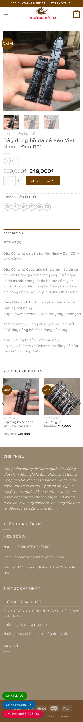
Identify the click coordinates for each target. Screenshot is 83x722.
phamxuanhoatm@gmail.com (39, 557)
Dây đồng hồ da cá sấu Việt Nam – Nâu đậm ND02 (19, 425)
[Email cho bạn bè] (31, 207)
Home (7, 133)
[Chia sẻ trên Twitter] (23, 207)
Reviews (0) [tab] (12, 242)
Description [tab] (13, 233)
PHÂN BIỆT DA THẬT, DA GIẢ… (26, 625)
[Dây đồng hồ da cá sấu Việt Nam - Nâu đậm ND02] (21, 396)
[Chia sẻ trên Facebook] (15, 207)
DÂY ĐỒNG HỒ (25, 133)
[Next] (73, 71)
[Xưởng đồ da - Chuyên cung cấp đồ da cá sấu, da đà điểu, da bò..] (41, 14)
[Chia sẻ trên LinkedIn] (47, 207)
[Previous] (10, 71)
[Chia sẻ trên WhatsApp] (7, 207)
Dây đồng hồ (52, 422)
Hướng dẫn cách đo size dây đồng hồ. (35, 633)
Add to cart (42, 181)
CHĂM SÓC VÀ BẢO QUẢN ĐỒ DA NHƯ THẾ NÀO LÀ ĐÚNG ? (41, 613)
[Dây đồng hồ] (62, 396)
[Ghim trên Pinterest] (39, 207)
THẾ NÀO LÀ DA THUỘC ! (22, 602)
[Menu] (6, 14)
